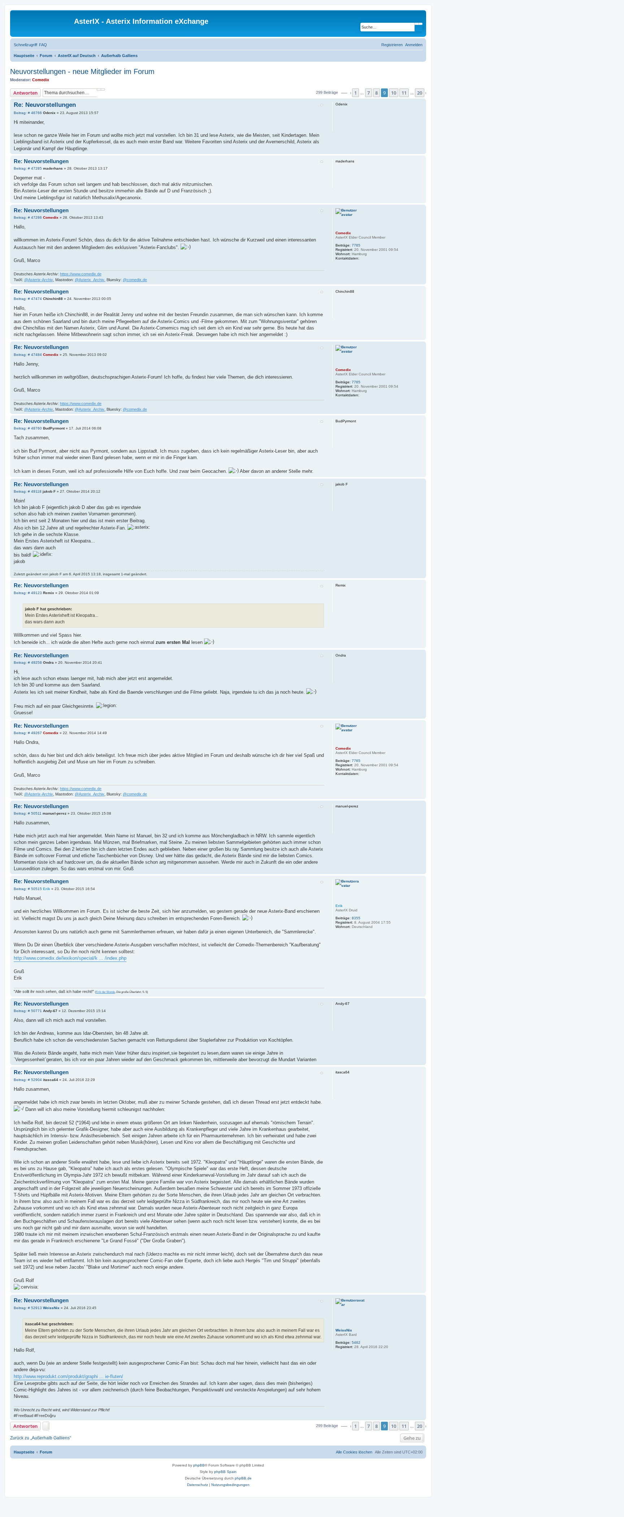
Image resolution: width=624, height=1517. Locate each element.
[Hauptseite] (43, 23)
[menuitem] (43, 44)
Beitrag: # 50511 (28, 813)
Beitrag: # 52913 (28, 1308)
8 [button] (376, 93)
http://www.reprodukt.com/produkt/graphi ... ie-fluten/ (68, 1376)
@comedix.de (135, 280)
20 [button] (419, 93)
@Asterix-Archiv (38, 280)
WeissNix (343, 1330)
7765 (356, 245)
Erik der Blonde (105, 992)
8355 (356, 918)
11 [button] (404, 93)
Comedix (40, 80)
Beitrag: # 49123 (28, 593)
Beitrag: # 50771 (28, 1011)
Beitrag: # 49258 (28, 663)
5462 (356, 1342)
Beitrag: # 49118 (28, 491)
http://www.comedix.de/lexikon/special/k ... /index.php (70, 958)
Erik (339, 906)
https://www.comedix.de (80, 274)
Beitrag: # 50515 (28, 889)
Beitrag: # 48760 (28, 428)
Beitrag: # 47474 (28, 299)
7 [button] (368, 93)
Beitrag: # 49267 (28, 733)
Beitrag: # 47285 (28, 168)
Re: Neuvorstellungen (45, 104)
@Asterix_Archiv (89, 280)
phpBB (199, 1465)
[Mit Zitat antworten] (321, 105)
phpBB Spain (225, 1472)
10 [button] (393, 93)
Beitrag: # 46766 (28, 113)
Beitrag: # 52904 (28, 1080)
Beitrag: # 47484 (28, 355)
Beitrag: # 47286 (28, 217)
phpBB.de (243, 1478)
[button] (350, 93)
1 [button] (355, 93)
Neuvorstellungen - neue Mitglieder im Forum (82, 71)
